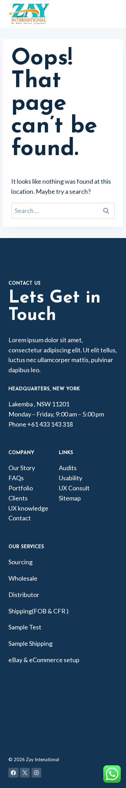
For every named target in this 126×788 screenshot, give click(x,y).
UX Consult (74, 488)
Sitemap (70, 498)
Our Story (21, 468)
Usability (70, 478)
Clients (18, 498)
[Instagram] (36, 773)
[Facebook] (13, 773)
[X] (25, 773)
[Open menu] (117, 13)
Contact (19, 518)
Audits (68, 468)
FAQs (16, 478)
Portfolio (20, 488)
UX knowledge (28, 508)
